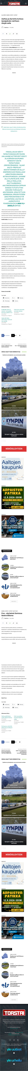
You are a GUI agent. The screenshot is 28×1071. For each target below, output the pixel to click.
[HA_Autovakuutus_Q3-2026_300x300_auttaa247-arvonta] (12, 537)
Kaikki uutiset (9, 15)
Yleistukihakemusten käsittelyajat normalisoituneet (16, 586)
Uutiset (15, 15)
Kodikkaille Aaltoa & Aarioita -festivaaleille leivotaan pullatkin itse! (6, 311)
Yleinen (14, 405)
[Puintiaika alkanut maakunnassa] (5, 595)
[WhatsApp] (9, 33)
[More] (20, 335)
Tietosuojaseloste (14, 1028)
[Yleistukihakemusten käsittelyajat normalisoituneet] (5, 585)
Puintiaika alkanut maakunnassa (15, 595)
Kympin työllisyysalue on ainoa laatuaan (14, 435)
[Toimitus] (2, 27)
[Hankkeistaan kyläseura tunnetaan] (14, 396)
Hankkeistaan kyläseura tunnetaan (14, 408)
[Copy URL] (13, 33)
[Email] (16, 33)
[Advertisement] (14, 88)
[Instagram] (14, 1040)
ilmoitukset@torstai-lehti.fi (14, 1034)
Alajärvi (3, 15)
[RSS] (18, 1040)
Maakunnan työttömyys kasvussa (14, 380)
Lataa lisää (13, 601)
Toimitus (6, 27)
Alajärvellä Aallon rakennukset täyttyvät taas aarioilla (6, 319)
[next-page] (5, 441)
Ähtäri (14, 432)
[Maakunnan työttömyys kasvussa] (14, 368)
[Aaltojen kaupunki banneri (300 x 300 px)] (12, 480)
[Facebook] (2, 33)
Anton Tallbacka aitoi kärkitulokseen (6, 346)
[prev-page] (2, 441)
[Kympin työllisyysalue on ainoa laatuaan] (14, 424)
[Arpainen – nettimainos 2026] (12, 508)
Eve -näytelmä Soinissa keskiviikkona (21, 346)
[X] (6, 33)
